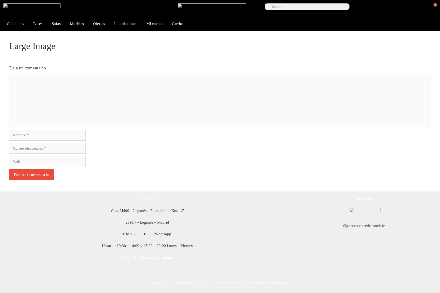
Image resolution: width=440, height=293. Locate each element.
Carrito (177, 24)
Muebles (77, 24)
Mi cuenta (154, 24)
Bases (38, 24)
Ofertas (99, 24)
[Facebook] (118, 9)
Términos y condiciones (268, 283)
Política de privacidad (227, 283)
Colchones (15, 24)
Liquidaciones (125, 24)
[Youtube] (147, 9)
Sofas (56, 24)
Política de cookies (190, 283)
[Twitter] (133, 9)
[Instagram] (162, 9)
